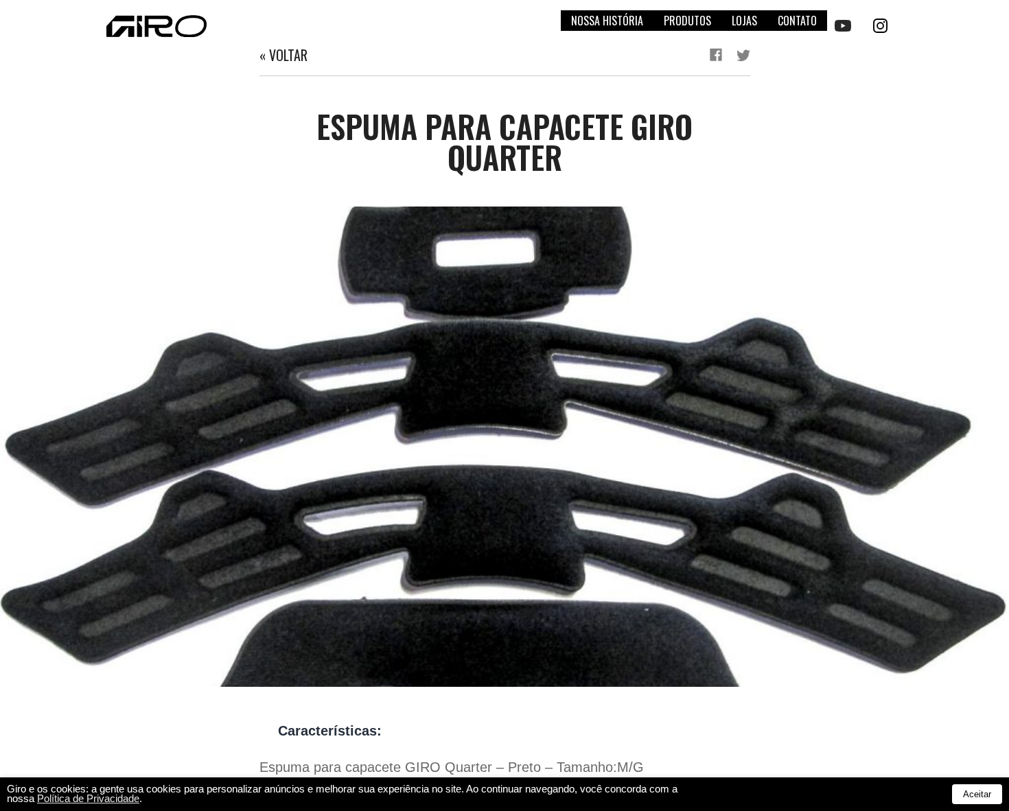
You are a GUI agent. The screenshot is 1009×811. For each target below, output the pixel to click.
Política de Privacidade (88, 798)
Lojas (744, 20)
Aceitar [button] (977, 794)
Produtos (687, 20)
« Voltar (283, 55)
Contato (797, 20)
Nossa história (607, 20)
